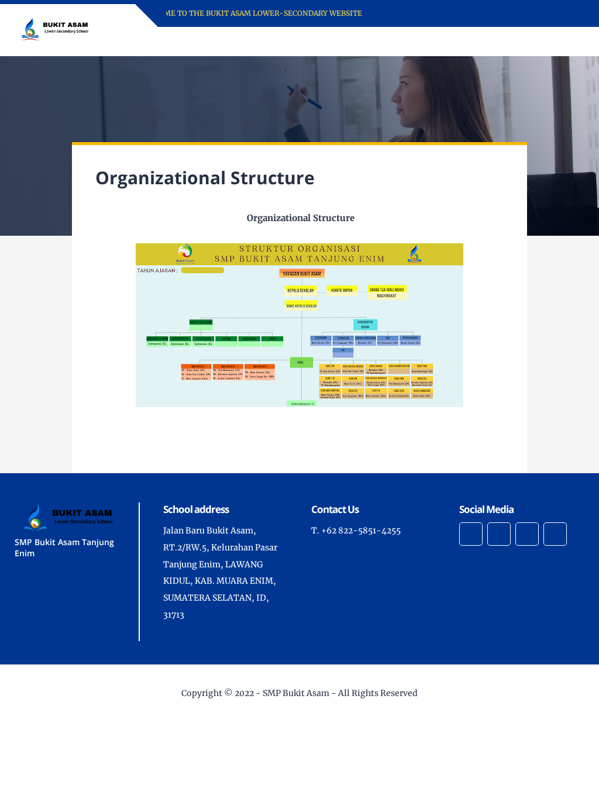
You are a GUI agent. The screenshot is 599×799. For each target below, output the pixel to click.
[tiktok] (527, 534)
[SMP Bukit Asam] (54, 29)
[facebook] (471, 534)
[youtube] (555, 534)
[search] (535, 41)
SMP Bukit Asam (296, 693)
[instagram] (499, 534)
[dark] (555, 42)
